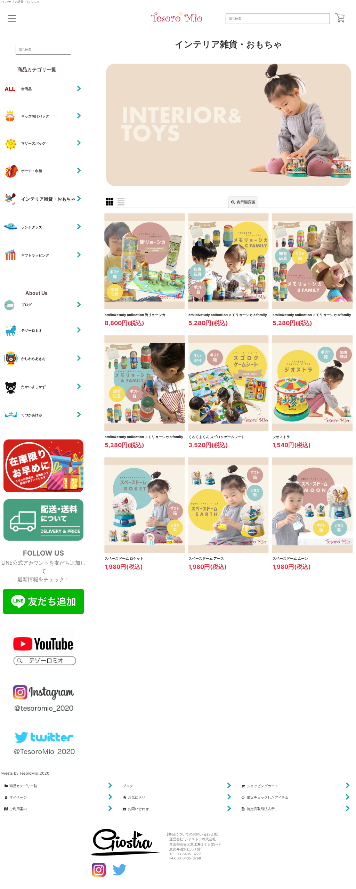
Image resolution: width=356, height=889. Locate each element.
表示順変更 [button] (246, 202)
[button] (12, 18)
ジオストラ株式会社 (200, 839)
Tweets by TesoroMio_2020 (24, 773)
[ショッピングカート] (340, 18)
